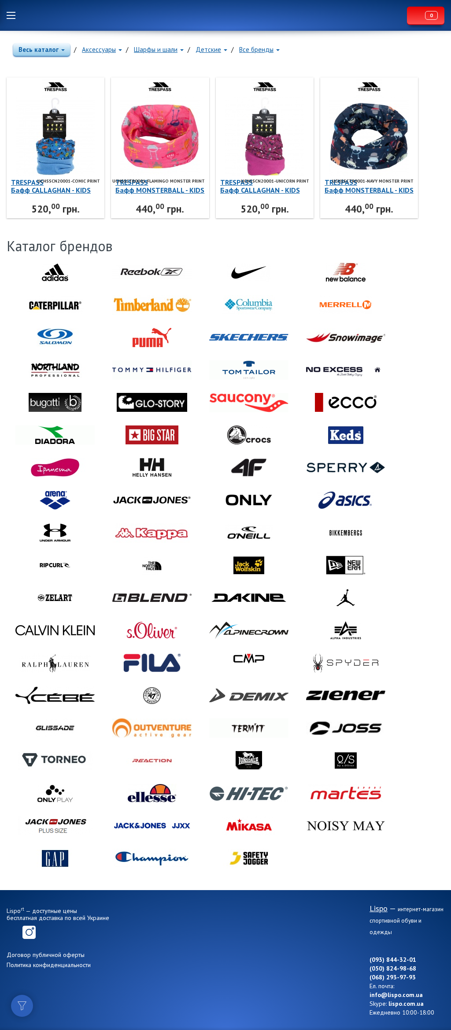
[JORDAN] (345, 598)
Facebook (13, 932)
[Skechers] (248, 337)
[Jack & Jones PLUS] (55, 826)
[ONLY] (248, 500)
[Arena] (55, 500)
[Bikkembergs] (345, 532)
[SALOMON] (55, 337)
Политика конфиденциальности (49, 965)
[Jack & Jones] (152, 500)
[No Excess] (345, 370)
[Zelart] (55, 598)
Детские (208, 49)
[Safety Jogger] (248, 858)
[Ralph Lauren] (55, 663)
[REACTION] (152, 760)
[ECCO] (345, 402)
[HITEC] (248, 793)
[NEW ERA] (345, 565)
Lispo (213, 15)
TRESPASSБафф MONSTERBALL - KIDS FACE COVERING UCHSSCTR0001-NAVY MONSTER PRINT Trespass (369, 186)
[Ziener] (345, 695)
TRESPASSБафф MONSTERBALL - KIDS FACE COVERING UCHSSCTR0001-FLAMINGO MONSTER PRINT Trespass (159, 186)
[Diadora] (55, 435)
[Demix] (248, 695)
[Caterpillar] (55, 305)
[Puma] (152, 337)
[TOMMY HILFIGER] (152, 370)
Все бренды (256, 49)
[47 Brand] (152, 695)
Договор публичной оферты (46, 955)
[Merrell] (345, 305)
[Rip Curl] (55, 565)
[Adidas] (55, 272)
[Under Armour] (55, 532)
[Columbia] (248, 305)
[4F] (248, 467)
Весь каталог (38, 49)
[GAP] (55, 858)
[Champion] (152, 858)
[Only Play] (55, 793)
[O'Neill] (248, 532)
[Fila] (152, 663)
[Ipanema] (55, 467)
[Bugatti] (55, 402)
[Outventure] (152, 728)
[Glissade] (55, 728)
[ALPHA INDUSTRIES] (345, 630)
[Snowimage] (345, 337)
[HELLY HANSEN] (152, 467)
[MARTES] (345, 793)
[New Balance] (345, 272)
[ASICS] (345, 500)
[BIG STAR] (152, 435)
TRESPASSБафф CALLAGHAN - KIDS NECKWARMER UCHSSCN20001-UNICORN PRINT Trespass (260, 186)
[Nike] (248, 272)
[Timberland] (152, 305)
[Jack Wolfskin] (248, 565)
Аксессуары (99, 49)
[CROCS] (248, 435)
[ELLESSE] (152, 793)
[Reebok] (152, 272)
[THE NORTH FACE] (152, 565)
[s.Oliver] (152, 630)
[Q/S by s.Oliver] (345, 760)
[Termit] (248, 728)
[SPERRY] (345, 467)
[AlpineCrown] (248, 630)
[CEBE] (55, 695)
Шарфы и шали (155, 49)
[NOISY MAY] (345, 826)
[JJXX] (152, 826)
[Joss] (345, 728)
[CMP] (248, 663)
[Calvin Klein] (55, 630)
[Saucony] (248, 402)
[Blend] (152, 598)
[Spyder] (345, 663)
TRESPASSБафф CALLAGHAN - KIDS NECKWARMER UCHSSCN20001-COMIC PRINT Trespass (51, 186)
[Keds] (345, 435)
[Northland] (55, 370)
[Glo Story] (152, 402)
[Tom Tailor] (248, 370)
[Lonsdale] (248, 760)
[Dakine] (248, 598)
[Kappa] (152, 532)
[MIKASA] (248, 826)
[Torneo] (55, 760)
